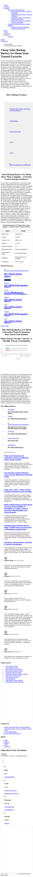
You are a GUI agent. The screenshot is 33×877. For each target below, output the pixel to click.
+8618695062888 (9, 777)
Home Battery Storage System (14, 671)
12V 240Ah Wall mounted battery (17, 433)
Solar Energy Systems (12, 666)
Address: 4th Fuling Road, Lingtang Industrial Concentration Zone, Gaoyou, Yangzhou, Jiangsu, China (18, 728)
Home (6, 5)
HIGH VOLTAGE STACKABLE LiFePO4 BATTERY (21, 21)
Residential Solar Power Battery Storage (17, 674)
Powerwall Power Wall (12, 667)
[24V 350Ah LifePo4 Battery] (5, 304)
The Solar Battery (10, 679)
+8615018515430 (9, 807)
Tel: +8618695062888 (10, 732)
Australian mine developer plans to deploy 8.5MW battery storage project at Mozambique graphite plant (18, 527)
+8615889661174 (9, 810)
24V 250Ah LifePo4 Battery (13, 322)
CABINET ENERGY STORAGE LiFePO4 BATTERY (21, 18)
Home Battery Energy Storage (14, 669)
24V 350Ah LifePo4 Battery (13, 308)
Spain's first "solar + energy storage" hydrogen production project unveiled (18, 490)
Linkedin (6, 823)
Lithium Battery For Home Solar (15, 682)
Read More (7, 280)
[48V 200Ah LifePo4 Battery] (6, 297)
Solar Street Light (13, 440)
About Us (7, 6)
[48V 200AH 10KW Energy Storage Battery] (11, 409)
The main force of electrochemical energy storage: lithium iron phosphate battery (18, 475)
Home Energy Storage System (16, 10)
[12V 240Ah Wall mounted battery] (11, 431)
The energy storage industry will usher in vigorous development (18, 543)
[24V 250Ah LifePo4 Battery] (5, 319)
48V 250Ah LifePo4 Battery (16, 447)
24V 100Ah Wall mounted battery (15, 286)
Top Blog (10, 36)
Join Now (3, 754)
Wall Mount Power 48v (12, 677)
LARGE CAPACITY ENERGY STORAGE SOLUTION (20, 28)
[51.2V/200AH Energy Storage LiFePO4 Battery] (6, 290)
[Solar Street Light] (13, 438)
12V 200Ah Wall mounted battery (15, 315)
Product (6, 743)
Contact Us (7, 33)
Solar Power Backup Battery (13, 675)
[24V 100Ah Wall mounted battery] (6, 283)
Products (6, 8)
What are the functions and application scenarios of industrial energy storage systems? (16, 458)
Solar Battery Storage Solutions (14, 680)
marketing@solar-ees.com (11, 793)
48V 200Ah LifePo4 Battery (13, 300)
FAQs (6, 32)
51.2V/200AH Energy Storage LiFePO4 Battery (15, 293)
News (5, 30)
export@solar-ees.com (10, 790)
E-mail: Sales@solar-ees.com (12, 733)
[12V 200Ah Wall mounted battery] (6, 311)
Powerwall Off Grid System (13, 672)
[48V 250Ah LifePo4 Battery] (11, 445)
